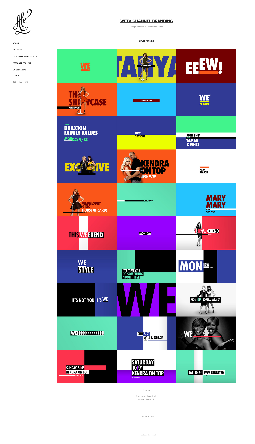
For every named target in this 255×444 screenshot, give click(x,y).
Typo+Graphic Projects (25, 56)
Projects (17, 49)
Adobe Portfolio (151, 435)
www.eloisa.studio (146, 399)
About (16, 43)
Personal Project (22, 63)
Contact (17, 75)
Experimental (19, 69)
